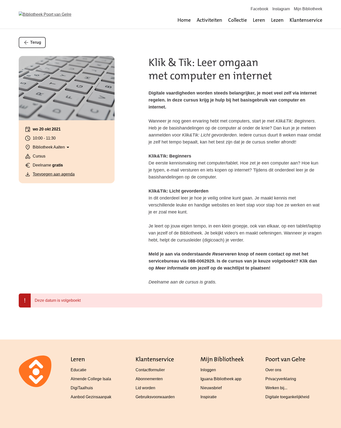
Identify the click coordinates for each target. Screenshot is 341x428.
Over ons (273, 370)
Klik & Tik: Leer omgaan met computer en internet (210, 69)
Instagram (281, 9)
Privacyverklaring (280, 379)
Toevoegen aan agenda (54, 174)
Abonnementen (149, 379)
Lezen (277, 20)
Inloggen (208, 370)
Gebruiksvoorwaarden (155, 397)
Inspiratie (208, 397)
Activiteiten (209, 20)
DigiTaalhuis (82, 388)
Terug (35, 42)
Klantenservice (306, 20)
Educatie (78, 370)
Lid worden (145, 388)
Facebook (259, 9)
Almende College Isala (91, 379)
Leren (259, 20)
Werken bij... (276, 388)
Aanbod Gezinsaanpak (91, 397)
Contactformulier (150, 370)
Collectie (237, 20)
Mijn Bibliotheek (308, 9)
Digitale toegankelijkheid (287, 397)
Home (184, 20)
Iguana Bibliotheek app (220, 379)
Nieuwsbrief (211, 388)
